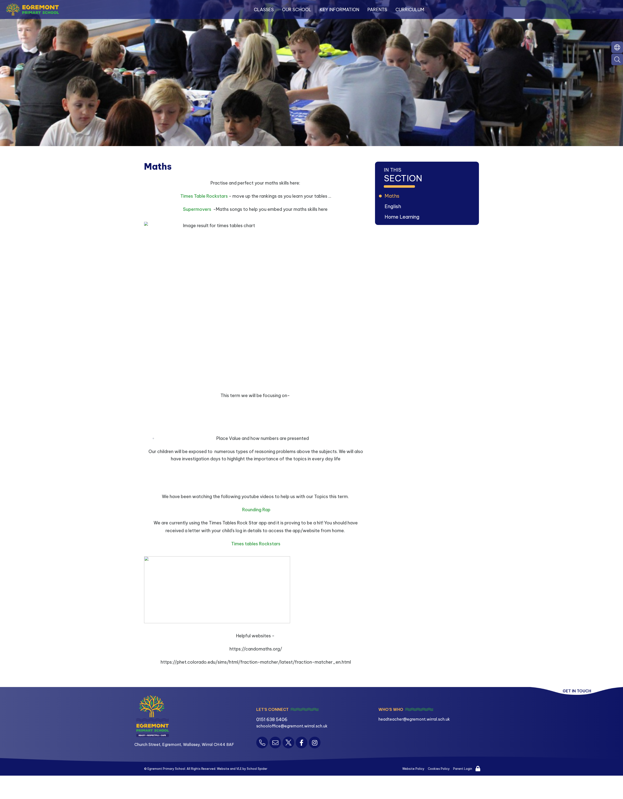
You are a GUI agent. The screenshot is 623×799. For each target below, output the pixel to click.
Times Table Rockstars (204, 196)
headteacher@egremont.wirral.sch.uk (414, 719)
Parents (377, 9)
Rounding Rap (256, 509)
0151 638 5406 (271, 719)
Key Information (339, 9)
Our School (297, 9)
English (393, 206)
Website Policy (413, 769)
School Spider (257, 769)
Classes (264, 9)
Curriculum (409, 9)
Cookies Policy (439, 769)
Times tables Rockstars (255, 544)
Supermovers (197, 209)
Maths (392, 196)
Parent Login (462, 769)
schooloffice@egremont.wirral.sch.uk (292, 726)
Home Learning (402, 217)
